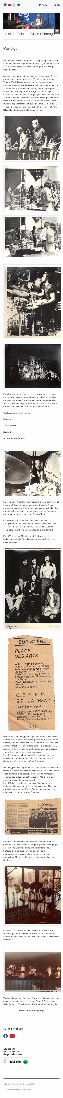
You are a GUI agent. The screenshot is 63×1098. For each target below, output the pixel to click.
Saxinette (8, 432)
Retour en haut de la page (32, 1010)
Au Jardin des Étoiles (14, 438)
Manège (7, 419)
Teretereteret (9, 425)
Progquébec (39, 514)
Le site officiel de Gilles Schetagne (30, 34)
